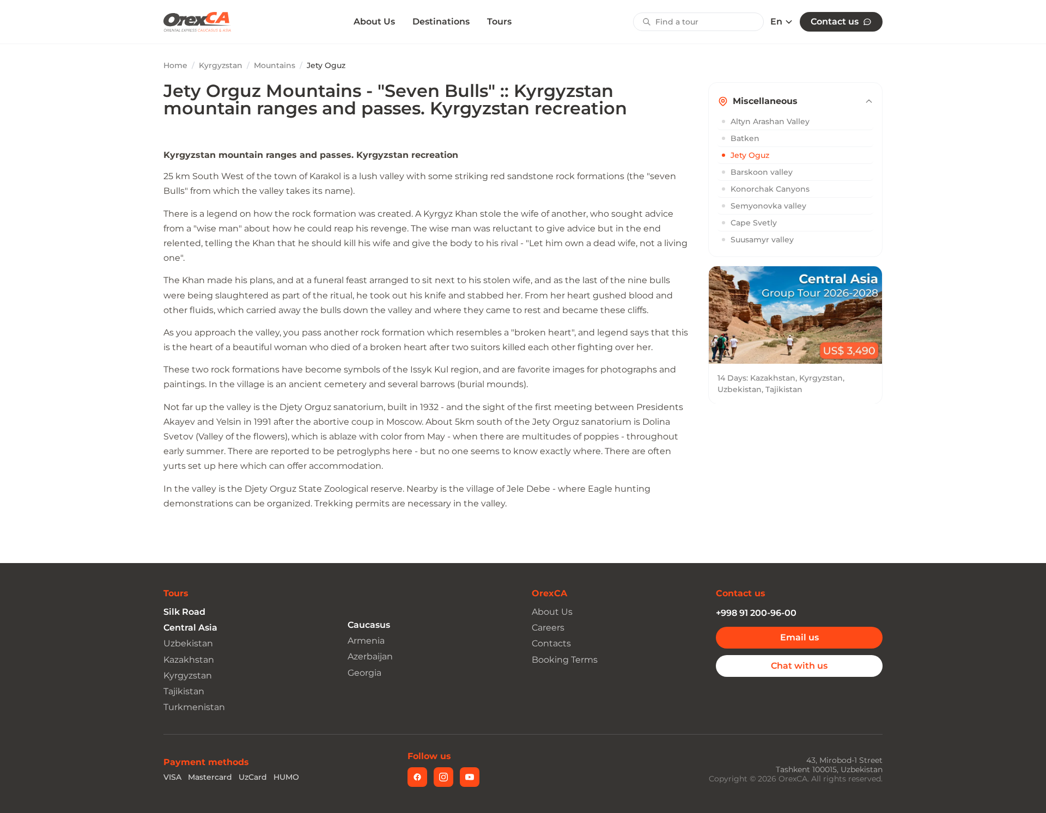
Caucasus (369, 625)
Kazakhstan (188, 660)
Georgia (364, 673)
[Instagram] (443, 777)
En (776, 21)
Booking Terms (565, 660)
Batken (745, 138)
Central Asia (190, 627)
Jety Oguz (750, 155)
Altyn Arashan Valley (770, 121)
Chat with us (799, 666)
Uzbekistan (188, 643)
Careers (548, 627)
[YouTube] (469, 777)
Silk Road (184, 612)
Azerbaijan (370, 656)
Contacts (551, 643)
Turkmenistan (194, 707)
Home (175, 65)
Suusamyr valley (762, 239)
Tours (499, 21)
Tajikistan (183, 691)
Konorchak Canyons (770, 189)
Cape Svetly (754, 223)
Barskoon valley (762, 172)
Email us (799, 637)
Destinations (441, 21)
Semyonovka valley (768, 206)
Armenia (366, 640)
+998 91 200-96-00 (756, 613)
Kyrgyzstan (220, 65)
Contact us (835, 21)
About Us (374, 21)
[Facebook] (417, 777)
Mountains (274, 65)
